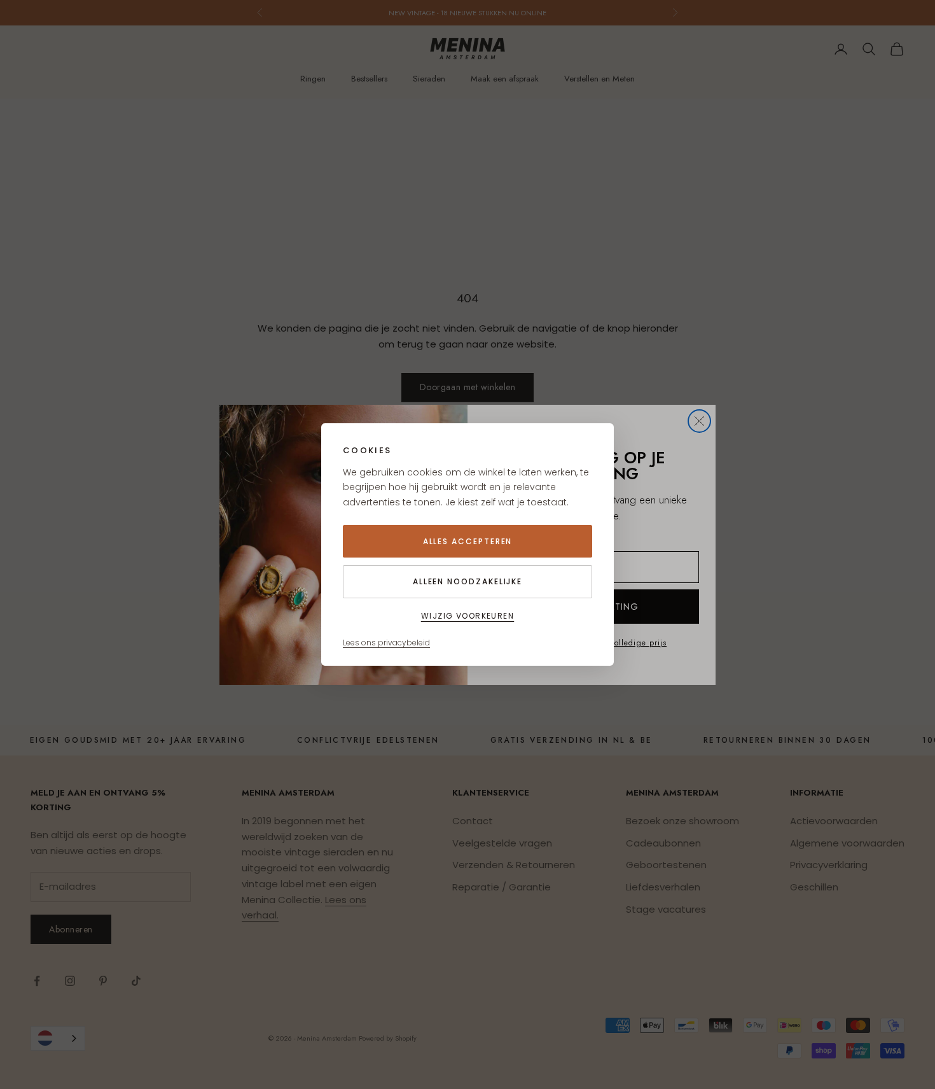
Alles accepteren (468, 541)
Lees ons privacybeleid (386, 642)
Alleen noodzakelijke (467, 581)
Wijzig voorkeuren (467, 615)
